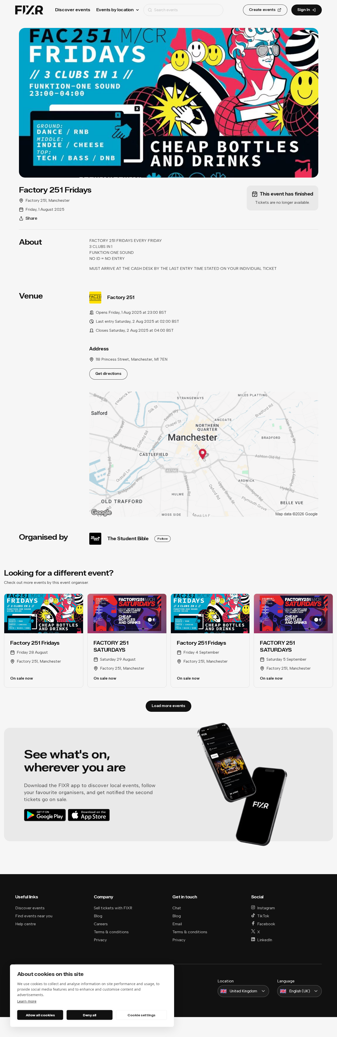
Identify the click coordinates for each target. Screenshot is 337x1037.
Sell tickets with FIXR (113, 908)
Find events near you (33, 916)
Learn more (26, 1001)
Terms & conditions (111, 932)
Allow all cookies (40, 1015)
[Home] (29, 10)
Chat (176, 908)
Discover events (72, 9)
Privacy (100, 939)
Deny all (89, 1015)
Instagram (266, 908)
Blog (98, 916)
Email (177, 924)
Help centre (25, 924)
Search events (166, 9)
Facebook (266, 924)
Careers (101, 924)
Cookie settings (141, 1015)
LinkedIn (264, 939)
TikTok (263, 916)
